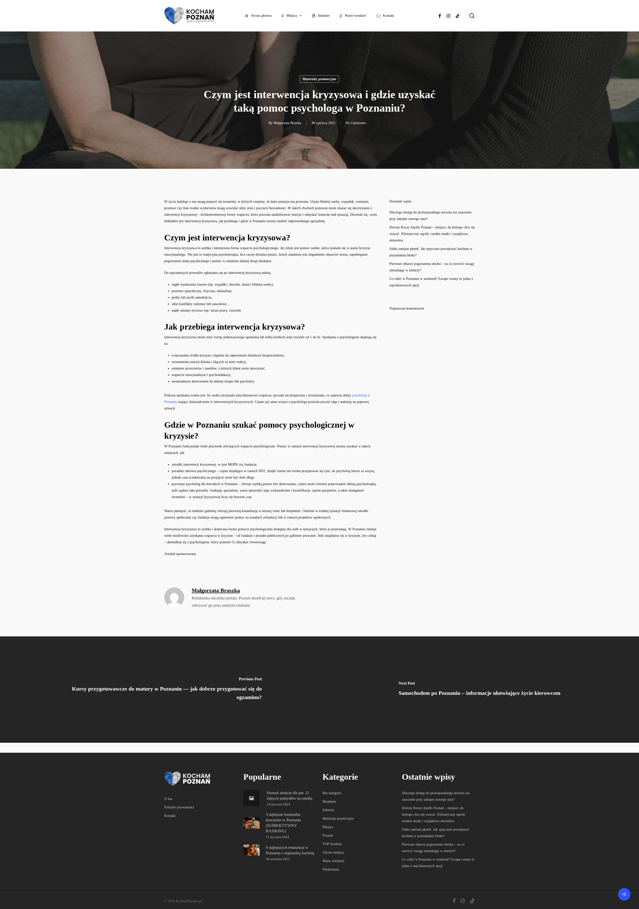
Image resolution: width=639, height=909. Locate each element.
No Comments (355, 123)
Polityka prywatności (179, 807)
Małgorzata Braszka (287, 123)
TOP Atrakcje (332, 844)
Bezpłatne (329, 801)
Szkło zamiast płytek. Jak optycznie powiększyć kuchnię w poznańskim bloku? (430, 252)
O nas (168, 799)
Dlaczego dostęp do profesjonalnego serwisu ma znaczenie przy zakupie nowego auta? (430, 215)
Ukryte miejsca (333, 852)
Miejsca (327, 827)
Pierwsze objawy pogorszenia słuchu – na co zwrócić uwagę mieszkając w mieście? (431, 267)
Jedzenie (328, 810)
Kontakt (169, 816)
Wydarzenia (330, 869)
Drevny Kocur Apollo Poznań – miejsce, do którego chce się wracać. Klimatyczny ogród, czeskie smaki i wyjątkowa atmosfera (432, 233)
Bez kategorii (331, 793)
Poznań (327, 835)
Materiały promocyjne (319, 79)
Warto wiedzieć (333, 861)
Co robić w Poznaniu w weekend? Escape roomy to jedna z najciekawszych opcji (431, 282)
